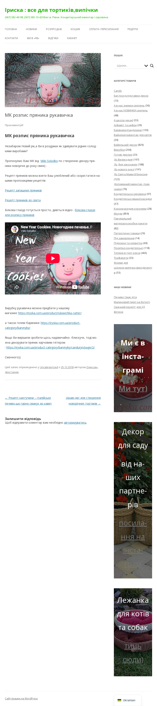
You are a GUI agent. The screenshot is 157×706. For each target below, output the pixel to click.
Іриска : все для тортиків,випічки (51, 10)
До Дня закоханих (125, 164)
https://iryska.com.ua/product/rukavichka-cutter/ (50, 313)
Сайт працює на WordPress (21, 698)
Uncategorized (49, 367)
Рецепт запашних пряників (23, 190)
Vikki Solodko (49, 161)
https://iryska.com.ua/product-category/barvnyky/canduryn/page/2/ (50, 347)
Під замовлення (124, 238)
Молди (118, 213)
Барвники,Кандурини (128, 130)
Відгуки (53, 38)
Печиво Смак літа (125, 297)
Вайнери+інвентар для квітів (133, 135)
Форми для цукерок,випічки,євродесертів (133, 267)
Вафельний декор (125, 145)
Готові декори (123, 154)
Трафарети (121, 258)
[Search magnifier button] (152, 66)
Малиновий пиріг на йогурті (132, 302)
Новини (31, 29)
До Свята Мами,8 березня (130, 174)
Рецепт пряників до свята (23, 200)
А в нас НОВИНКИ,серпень (131, 110)
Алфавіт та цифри (125, 125)
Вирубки (119, 150)
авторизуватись (75, 422)
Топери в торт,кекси (127, 253)
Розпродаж (54, 29)
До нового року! (124, 169)
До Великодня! (123, 159)
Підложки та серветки (128, 243)
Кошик (75, 29)
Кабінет (72, 38)
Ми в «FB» (33, 38)
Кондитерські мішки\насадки (133, 199)
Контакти (11, 38)
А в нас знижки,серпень (129, 105)
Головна (11, 29)
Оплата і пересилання (104, 29)
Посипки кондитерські (128, 248)
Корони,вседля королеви (130, 208)
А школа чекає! (123, 120)
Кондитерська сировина (130, 194)
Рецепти (133, 29)
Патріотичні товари (127, 233)
